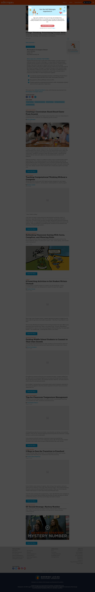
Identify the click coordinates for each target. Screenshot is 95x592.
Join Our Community (47, 25)
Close (65, 7)
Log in (53, 28)
